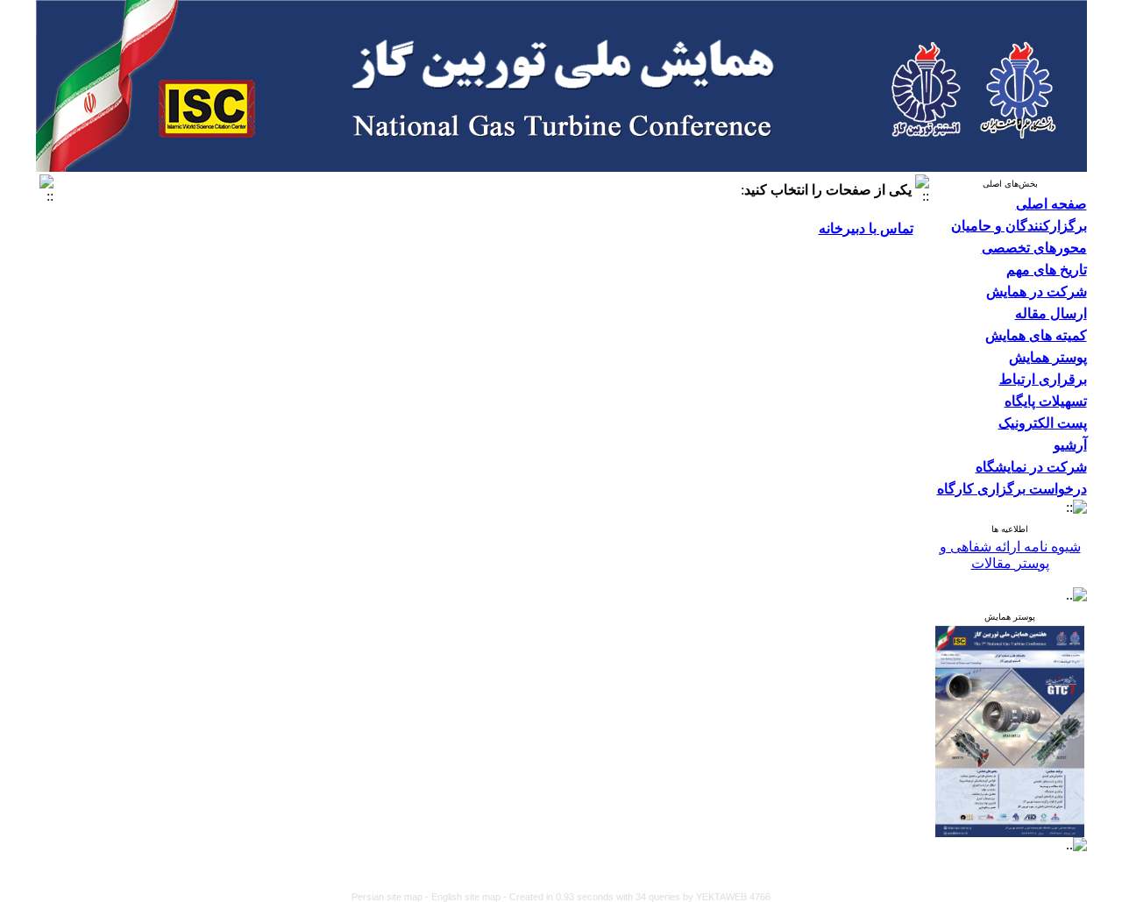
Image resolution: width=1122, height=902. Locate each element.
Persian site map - (391, 896)
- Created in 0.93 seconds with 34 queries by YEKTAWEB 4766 (636, 896)
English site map (467, 896)
